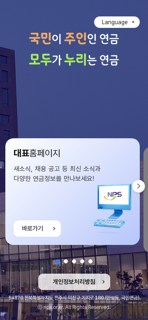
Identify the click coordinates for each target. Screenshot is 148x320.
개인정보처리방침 (74, 282)
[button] (58, 261)
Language (115, 22)
